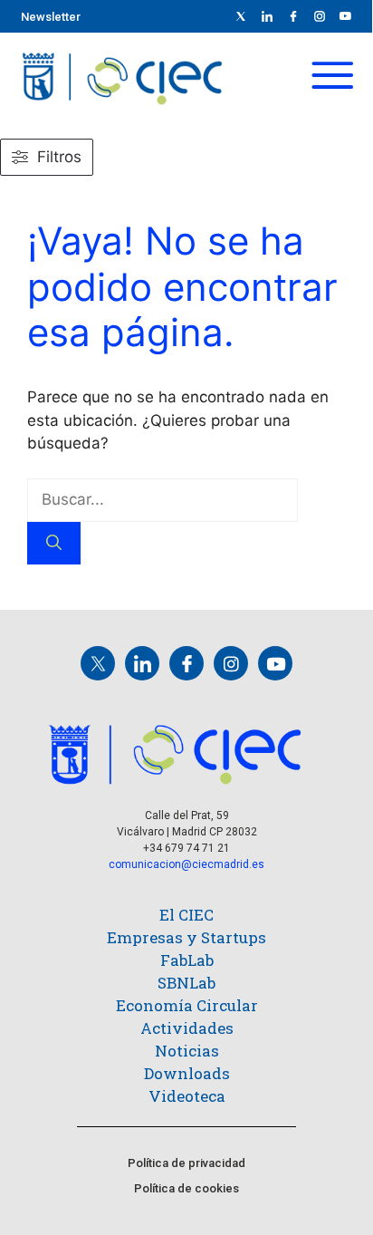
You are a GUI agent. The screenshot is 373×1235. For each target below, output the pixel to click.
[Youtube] (345, 16)
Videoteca (186, 1095)
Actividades (187, 1028)
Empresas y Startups (186, 937)
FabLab (187, 960)
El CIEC (186, 914)
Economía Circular (187, 1005)
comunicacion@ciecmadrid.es (186, 864)
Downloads (187, 1073)
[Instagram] (231, 663)
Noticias (187, 1050)
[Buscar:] (162, 499)
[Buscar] (54, 543)
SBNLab (186, 982)
